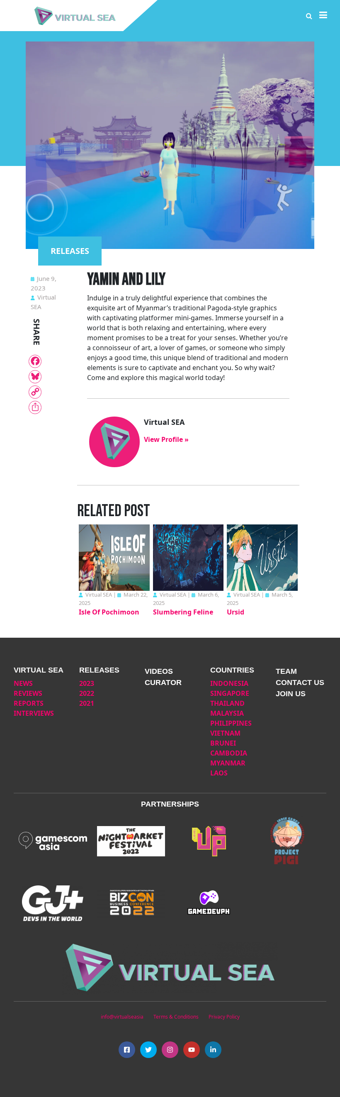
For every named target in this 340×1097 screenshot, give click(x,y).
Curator (163, 682)
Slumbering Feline (183, 612)
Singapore (229, 693)
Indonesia (229, 683)
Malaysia (227, 713)
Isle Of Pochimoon (109, 612)
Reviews (28, 693)
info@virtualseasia (122, 1016)
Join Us (291, 694)
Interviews (34, 713)
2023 (86, 683)
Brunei (223, 743)
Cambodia (228, 753)
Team (286, 671)
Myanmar (227, 763)
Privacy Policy (224, 1016)
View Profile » (166, 439)
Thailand (227, 703)
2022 (86, 693)
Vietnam (225, 733)
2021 (86, 703)
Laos (219, 773)
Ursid (235, 612)
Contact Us (300, 682)
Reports (29, 703)
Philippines (231, 723)
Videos (159, 671)
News (23, 683)
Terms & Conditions (176, 1016)
